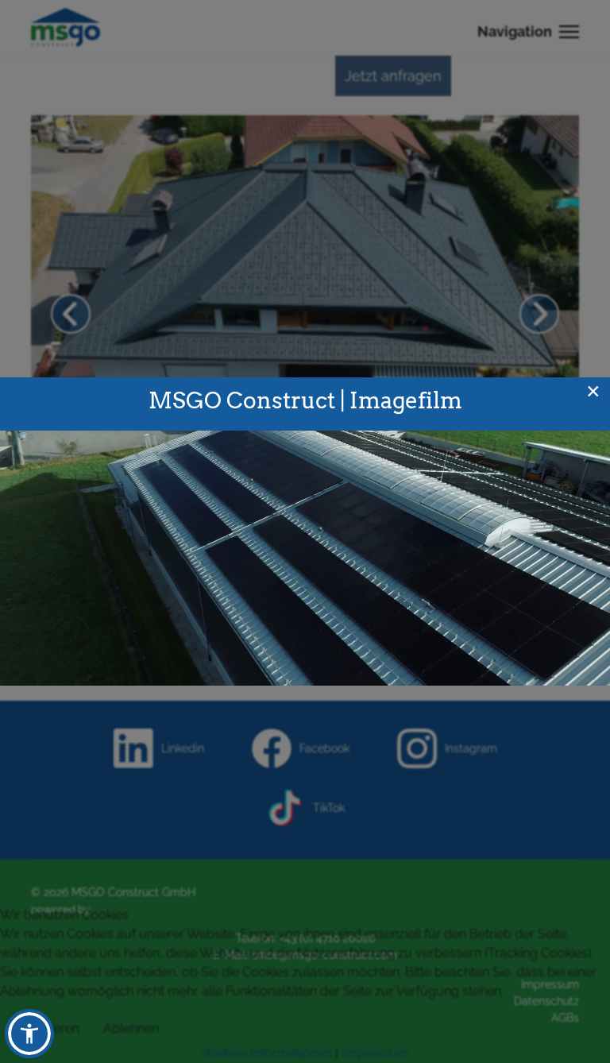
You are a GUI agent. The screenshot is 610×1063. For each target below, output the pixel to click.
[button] (29, 1033)
